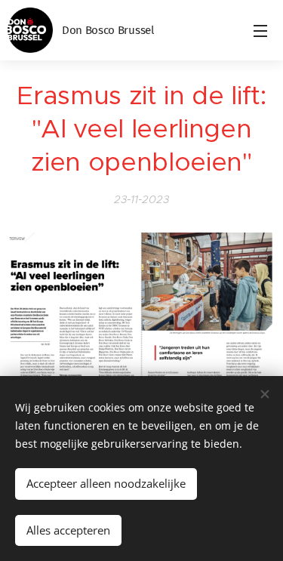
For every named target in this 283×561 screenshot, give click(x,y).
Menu (260, 30)
